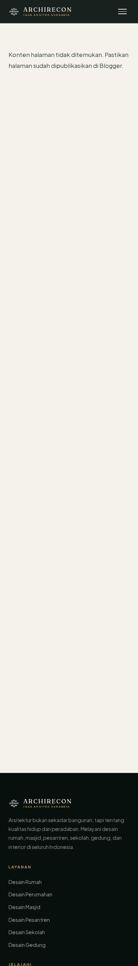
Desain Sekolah (26, 932)
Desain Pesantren (29, 919)
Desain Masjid (24, 907)
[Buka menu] (122, 11)
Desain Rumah (25, 882)
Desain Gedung (27, 945)
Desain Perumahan (30, 894)
